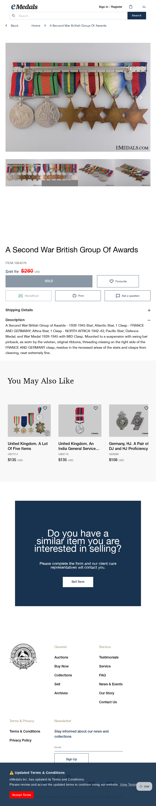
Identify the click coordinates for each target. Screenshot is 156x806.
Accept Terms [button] (21, 794)
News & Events (111, 684)
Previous (15, 98)
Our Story (106, 693)
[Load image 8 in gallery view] (132, 172)
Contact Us (108, 702)
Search (136, 15)
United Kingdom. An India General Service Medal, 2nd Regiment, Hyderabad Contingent (78, 446)
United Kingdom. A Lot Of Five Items (28, 446)
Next (141, 98)
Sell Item (78, 582)
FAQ (102, 675)
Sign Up (71, 759)
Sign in (103, 7)
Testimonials (109, 657)
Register (116, 7)
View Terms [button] (128, 784)
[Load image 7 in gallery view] (96, 172)
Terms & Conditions (25, 731)
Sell (57, 684)
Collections (63, 675)
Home (36, 25)
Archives (61, 693)
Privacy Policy (20, 740)
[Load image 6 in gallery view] (60, 172)
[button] (144, 7)
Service (105, 666)
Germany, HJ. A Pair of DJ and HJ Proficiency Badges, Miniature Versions (129, 446)
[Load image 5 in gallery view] (24, 172)
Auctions (61, 657)
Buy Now (61, 666)
